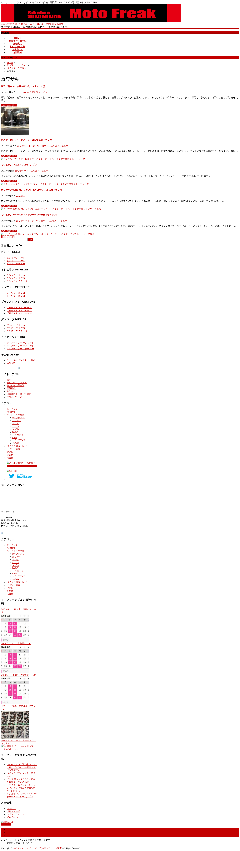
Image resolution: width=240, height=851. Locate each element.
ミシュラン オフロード (18, 278)
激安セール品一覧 (15, 385)
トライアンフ (19, 440)
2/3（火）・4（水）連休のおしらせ (18, 675)
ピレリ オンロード (16, 258)
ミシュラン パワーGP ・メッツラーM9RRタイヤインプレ (29, 215)
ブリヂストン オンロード (19, 307)
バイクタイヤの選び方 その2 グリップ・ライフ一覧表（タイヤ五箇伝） (22, 767)
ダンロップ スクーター (18, 331)
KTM (14, 437)
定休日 (10, 452)
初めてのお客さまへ (17, 382)
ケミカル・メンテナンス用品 (21, 360)
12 (11, 237)
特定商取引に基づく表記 (19, 394)
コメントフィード (15, 814)
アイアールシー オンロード (20, 343)
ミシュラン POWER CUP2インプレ (19, 165)
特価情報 (11, 412)
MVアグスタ (18, 417)
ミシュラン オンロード (18, 275)
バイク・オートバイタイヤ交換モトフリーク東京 (37, 848)
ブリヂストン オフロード (19, 310)
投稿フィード (13, 811)
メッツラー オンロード (18, 293)
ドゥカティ (17, 435)
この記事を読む (9, 105)
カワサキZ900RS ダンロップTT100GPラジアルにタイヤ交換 (31, 190)
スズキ (15, 429)
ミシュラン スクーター (18, 281)
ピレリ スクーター (16, 263)
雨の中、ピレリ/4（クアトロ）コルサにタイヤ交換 (26, 140)
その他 (15, 443)
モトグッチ (12, 409)
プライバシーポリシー (18, 397)
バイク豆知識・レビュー (37, 92)
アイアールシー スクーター (20, 348)
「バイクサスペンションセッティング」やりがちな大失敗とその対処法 (21, 788)
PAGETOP (6, 824)
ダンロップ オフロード (18, 328)
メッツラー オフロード (18, 296)
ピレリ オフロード (16, 260)
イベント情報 (13, 449)
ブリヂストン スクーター (19, 313)
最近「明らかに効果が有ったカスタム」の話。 (24, 86)
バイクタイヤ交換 (35, 145)
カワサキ (20, 92)
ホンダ (15, 423)
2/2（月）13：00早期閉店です (16, 643)
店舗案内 (11, 388)
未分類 (10, 458)
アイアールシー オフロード (20, 345)
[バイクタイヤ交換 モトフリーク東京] (91, 21)
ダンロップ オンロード (18, 325)
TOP (9, 380)
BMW (15, 432)
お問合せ (11, 391)
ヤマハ (15, 426)
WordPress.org (13, 817)
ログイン (11, 808)
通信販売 (11, 363)
